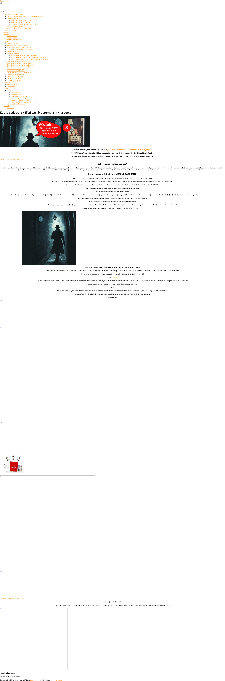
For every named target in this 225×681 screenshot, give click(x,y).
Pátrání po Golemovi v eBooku (21, 20)
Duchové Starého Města (15, 26)
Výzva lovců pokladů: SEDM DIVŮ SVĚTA (20, 73)
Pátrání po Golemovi (13, 18)
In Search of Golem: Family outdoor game (24, 24)
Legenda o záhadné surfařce (16, 78)
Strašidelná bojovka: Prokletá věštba (19, 67)
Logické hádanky (12, 38)
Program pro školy (10, 30)
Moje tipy (7, 82)
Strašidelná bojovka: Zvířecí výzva (18, 61)
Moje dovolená (12, 84)
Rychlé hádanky (12, 36)
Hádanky (6, 34)
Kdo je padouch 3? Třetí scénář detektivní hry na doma (28, 57)
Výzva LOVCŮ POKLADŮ (15, 77)
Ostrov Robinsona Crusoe (15, 75)
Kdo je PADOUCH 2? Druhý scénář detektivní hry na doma (29, 59)
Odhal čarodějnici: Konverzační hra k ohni (20, 49)
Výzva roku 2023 (16, 92)
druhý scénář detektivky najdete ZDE (140, 150)
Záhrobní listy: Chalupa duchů (17, 46)
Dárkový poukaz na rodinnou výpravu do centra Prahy (25, 16)
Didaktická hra (12, 86)
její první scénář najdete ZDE (116, 150)
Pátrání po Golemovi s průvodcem (22, 22)
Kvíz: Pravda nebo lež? (14, 40)
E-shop (6, 88)
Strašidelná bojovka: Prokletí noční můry (20, 65)
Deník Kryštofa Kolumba (15, 80)
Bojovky (6, 42)
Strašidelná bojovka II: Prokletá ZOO (19, 63)
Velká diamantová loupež (15, 69)
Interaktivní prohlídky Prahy (13, 14)
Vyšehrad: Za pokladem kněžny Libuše (19, 28)
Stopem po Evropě (13, 51)
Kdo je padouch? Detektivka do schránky (24, 55)
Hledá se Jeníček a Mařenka (16, 71)
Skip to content (5, 1)
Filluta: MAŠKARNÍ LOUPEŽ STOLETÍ (19, 47)
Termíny (6, 32)
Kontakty (6, 106)
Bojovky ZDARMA (13, 44)
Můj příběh (10, 108)
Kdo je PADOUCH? (13, 53)
